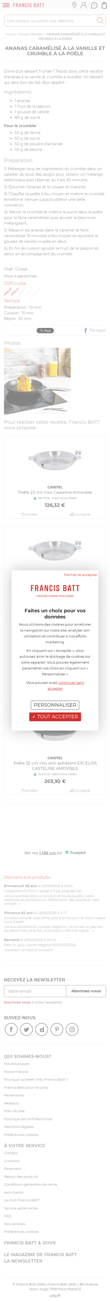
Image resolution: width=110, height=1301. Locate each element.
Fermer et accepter (80, 575)
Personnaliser (55, 705)
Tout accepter (57, 717)
